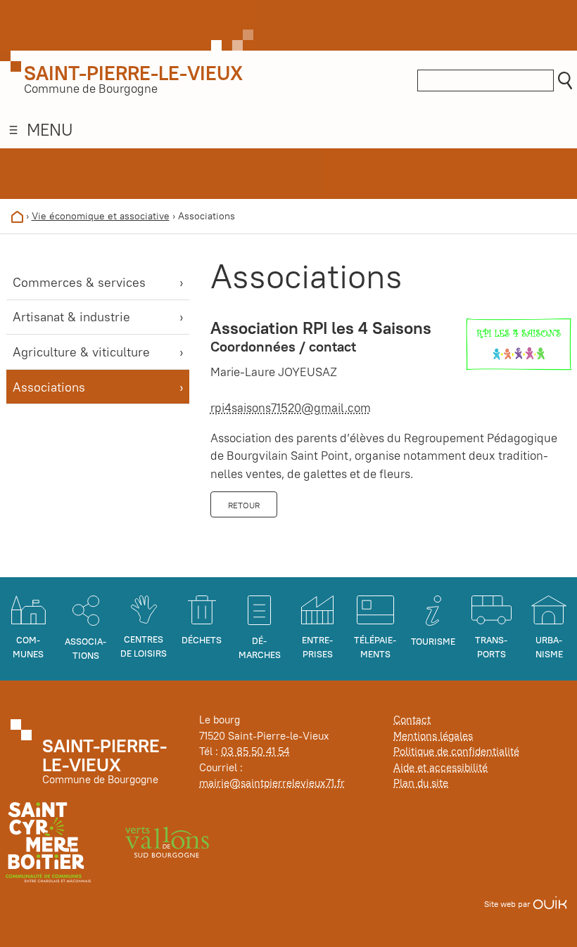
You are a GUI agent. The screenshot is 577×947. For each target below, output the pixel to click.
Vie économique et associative (101, 216)
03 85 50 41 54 (255, 751)
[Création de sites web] (550, 903)
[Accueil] (17, 216)
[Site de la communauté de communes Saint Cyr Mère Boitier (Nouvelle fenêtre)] (48, 841)
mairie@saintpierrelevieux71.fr (272, 783)
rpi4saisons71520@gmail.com (290, 407)
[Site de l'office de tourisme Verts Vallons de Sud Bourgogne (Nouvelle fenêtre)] (167, 841)
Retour (244, 505)
